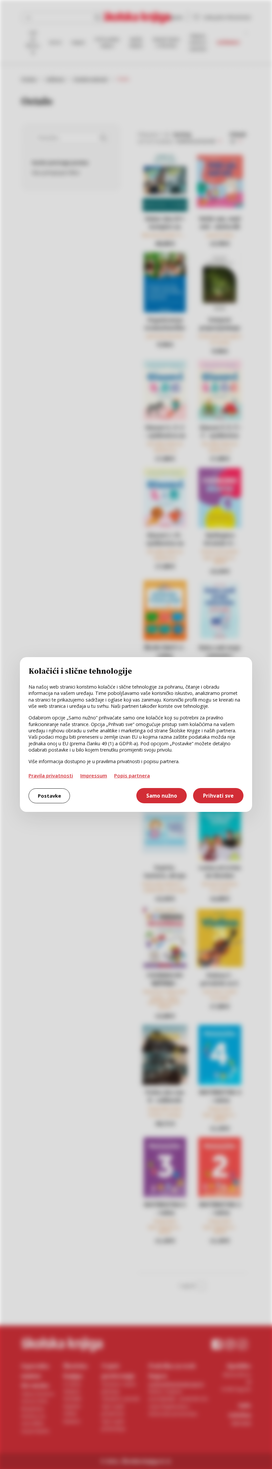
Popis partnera (132, 775)
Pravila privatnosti (51, 775)
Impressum (93, 775)
